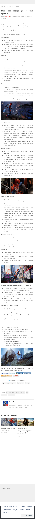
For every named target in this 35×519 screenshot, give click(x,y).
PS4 (27, 392)
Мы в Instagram (18, 493)
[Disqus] (17, 462)
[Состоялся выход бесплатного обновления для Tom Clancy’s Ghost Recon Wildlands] (26, 422)
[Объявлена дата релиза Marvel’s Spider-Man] (9, 422)
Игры (12, 6)
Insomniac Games (10, 392)
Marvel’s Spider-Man (20, 392)
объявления (15, 23)
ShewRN (7, 16)
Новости (17, 6)
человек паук (11, 394)
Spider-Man (4, 394)
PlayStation (5, 6)
